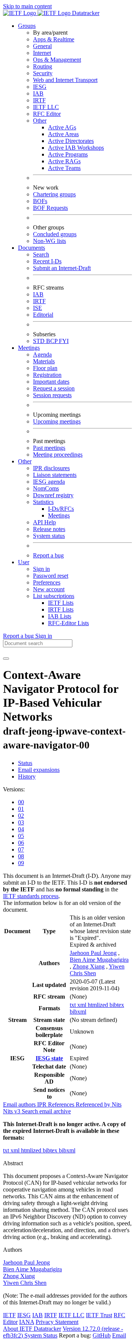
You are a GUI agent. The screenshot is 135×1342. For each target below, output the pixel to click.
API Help (44, 522)
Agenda (42, 354)
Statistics (43, 502)
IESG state (49, 1058)
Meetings (59, 515)
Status (25, 763)
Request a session (54, 388)
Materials (44, 361)
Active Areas (63, 134)
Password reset (50, 575)
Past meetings (49, 448)
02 (21, 815)
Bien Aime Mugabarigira (99, 959)
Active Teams (64, 168)
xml (82, 1005)
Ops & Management (57, 59)
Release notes (49, 529)
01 (21, 809)
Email (119, 1335)
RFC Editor (47, 114)
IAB (38, 93)
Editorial (43, 314)
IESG (39, 86)
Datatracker (84, 13)
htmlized (99, 1005)
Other (39, 120)
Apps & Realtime (53, 39)
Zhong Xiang (89, 966)
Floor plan (45, 368)
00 (21, 802)
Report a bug (48, 555)
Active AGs (62, 127)
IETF (9, 1315)
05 (21, 836)
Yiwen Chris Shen (24, 1283)
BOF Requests (50, 208)
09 (21, 863)
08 (21, 856)
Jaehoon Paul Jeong (93, 953)
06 (21, 843)
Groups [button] (27, 26)
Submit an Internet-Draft (62, 268)
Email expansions (39, 770)
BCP (52, 341)
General (42, 46)
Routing (42, 66)
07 (21, 849)
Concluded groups (54, 234)
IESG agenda (49, 481)
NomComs (46, 488)
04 (21, 829)
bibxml (78, 1011)
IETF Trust (99, 1315)
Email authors (20, 1104)
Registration (47, 375)
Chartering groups (54, 194)
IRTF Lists (61, 609)
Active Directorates (71, 141)
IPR (42, 1104)
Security (42, 73)
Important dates (51, 381)
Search (41, 254)
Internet (42, 53)
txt (73, 1005)
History (27, 776)
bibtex (117, 1005)
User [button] (23, 562)
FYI (64, 341)
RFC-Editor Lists (68, 623)
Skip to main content (27, 6)
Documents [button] (31, 247)
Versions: (14, 789)
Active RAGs (64, 161)
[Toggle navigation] (6, 658)
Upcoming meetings (57, 421)
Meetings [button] (29, 348)
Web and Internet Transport (65, 80)
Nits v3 (12, 1111)
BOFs (40, 201)
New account (48, 589)
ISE (37, 308)
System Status (40, 1335)
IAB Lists (59, 616)
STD (39, 341)
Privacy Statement (57, 1322)
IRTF (39, 100)
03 (21, 822)
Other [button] (25, 461)
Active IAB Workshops (76, 147)
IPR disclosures (51, 468)
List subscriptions (53, 596)
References (62, 1104)
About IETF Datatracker (32, 1328)
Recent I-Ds (47, 261)
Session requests (52, 395)
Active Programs (68, 154)
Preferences (46, 582)
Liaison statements (54, 475)
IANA (26, 1322)
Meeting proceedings (57, 454)
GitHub (102, 1335)
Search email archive (46, 1111)
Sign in (41, 569)
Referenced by (94, 1104)
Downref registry (53, 495)
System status (49, 536)
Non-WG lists (49, 241)
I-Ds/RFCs (61, 509)
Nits (117, 1104)
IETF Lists (61, 603)
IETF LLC (46, 107)
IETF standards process (30, 896)
